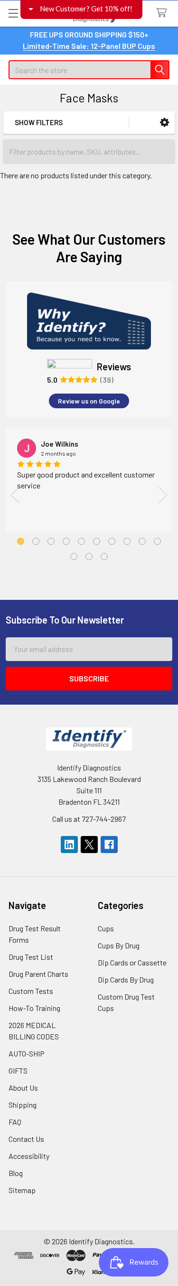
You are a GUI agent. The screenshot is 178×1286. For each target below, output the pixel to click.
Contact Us (26, 1138)
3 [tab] (51, 541)
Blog (16, 1172)
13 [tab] (104, 556)
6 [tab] (96, 541)
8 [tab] (127, 541)
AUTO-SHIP (27, 1053)
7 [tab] (111, 541)
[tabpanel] (89, 480)
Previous (15, 494)
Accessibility (29, 1155)
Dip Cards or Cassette (132, 962)
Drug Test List (31, 956)
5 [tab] (81, 541)
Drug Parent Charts (38, 973)
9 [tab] (142, 541)
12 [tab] (89, 556)
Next (162, 494)
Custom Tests (31, 990)
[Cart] (163, 13)
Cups (106, 928)
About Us (23, 1087)
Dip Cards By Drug (126, 979)
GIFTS (18, 1070)
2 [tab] (35, 541)
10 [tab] (157, 541)
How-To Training (34, 1007)
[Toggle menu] (13, 13)
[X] (89, 844)
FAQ (15, 1121)
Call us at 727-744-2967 (89, 818)
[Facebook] (109, 844)
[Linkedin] (69, 844)
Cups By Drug (119, 945)
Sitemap (22, 1189)
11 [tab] (73, 556)
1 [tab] (20, 541)
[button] (164, 122)
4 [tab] (66, 541)
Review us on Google (89, 401)
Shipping (23, 1104)
